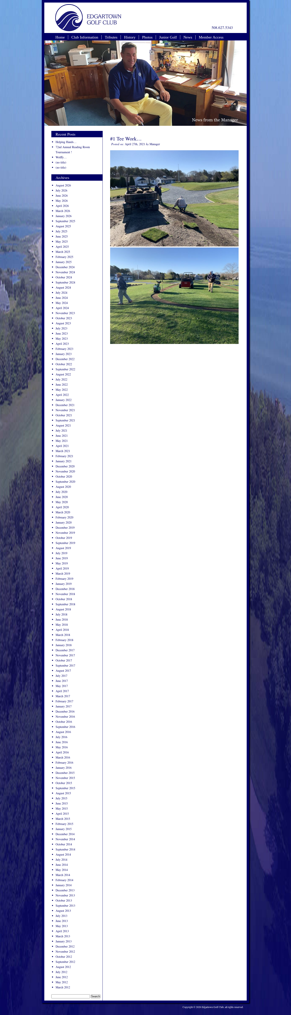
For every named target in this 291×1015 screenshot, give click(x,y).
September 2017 (65, 665)
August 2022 (63, 374)
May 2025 (62, 241)
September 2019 (65, 543)
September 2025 (65, 221)
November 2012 (65, 951)
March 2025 (63, 252)
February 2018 (64, 640)
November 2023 (65, 313)
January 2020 (64, 522)
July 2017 (61, 676)
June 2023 (62, 333)
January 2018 (64, 645)
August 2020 (63, 487)
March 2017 (63, 696)
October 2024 (64, 277)
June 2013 (62, 921)
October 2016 (64, 722)
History (129, 37)
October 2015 (64, 783)
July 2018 (61, 614)
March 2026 (63, 211)
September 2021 (65, 420)
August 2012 (63, 967)
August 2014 (63, 854)
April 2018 (62, 630)
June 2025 (62, 236)
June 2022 (62, 384)
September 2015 (65, 788)
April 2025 (62, 247)
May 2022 (62, 390)
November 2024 (65, 272)
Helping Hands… (66, 142)
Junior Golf (168, 37)
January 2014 (64, 885)
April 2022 (62, 395)
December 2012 (65, 946)
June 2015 (62, 803)
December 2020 (65, 466)
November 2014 (65, 839)
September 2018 (65, 604)
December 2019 (65, 527)
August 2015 (63, 793)
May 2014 (62, 870)
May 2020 (62, 502)
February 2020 (64, 517)
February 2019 (64, 579)
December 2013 (65, 890)
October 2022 (64, 364)
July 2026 (61, 190)
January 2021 (64, 461)
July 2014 (61, 860)
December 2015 (65, 773)
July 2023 (61, 328)
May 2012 (62, 982)
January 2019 (64, 584)
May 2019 (62, 563)
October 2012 (64, 957)
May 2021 (62, 441)
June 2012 (62, 977)
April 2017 (62, 691)
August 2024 (63, 287)
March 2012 (63, 987)
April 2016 (62, 752)
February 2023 (64, 349)
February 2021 (64, 456)
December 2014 (65, 834)
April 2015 (62, 814)
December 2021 (65, 405)
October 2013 (64, 900)
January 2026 (64, 216)
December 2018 (65, 589)
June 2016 (62, 742)
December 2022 (65, 359)
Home (60, 37)
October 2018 (64, 599)
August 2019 (63, 548)
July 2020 (61, 492)
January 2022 (64, 400)
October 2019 (64, 538)
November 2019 (65, 533)
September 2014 (65, 849)
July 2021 (61, 430)
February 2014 (64, 880)
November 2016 (65, 716)
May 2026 (62, 201)
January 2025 (64, 262)
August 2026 (63, 185)
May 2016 (62, 747)
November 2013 (65, 895)
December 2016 (65, 711)
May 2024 (62, 303)
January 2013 (64, 941)
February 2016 (64, 762)
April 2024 (62, 308)
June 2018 (62, 619)
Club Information (84, 37)
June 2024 (62, 298)
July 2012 (61, 972)
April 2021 (62, 446)
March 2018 (63, 635)
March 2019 (63, 573)
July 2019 (61, 553)
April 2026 (62, 206)
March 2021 (63, 451)
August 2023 (63, 323)
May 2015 (62, 808)
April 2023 (62, 344)
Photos (147, 37)
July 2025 (61, 231)
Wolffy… (61, 157)
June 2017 (62, 681)
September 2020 (65, 482)
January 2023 (64, 354)
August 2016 (63, 732)
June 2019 (62, 558)
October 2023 (64, 318)
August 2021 (63, 425)
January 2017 (64, 706)
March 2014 (63, 875)
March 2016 (63, 757)
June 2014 (62, 865)
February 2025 (64, 257)
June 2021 (62, 436)
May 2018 (62, 625)
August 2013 (63, 911)
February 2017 (64, 701)
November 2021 (65, 410)
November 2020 (65, 471)
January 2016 (64, 768)
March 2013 (63, 936)
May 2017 (62, 686)
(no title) (61, 162)
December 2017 (65, 650)
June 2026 (62, 195)
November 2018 (65, 594)
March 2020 (63, 512)
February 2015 (64, 824)
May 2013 (62, 926)
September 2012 (65, 962)
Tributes (111, 37)
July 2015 (61, 798)
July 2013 (61, 916)
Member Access (211, 37)
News (187, 37)
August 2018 (63, 609)
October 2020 (64, 476)
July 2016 (61, 737)
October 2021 (64, 415)
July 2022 (61, 379)
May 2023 (62, 338)
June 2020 (62, 497)
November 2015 (65, 778)
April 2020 (62, 507)
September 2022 (65, 369)
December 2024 (65, 267)
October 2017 (64, 660)
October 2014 (64, 844)
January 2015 (64, 829)
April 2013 (62, 931)
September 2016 (65, 727)
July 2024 (61, 293)
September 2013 (65, 905)
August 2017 (63, 671)
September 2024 (65, 282)
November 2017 (65, 655)
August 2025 (63, 226)
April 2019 (62, 568)
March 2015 (63, 819)
